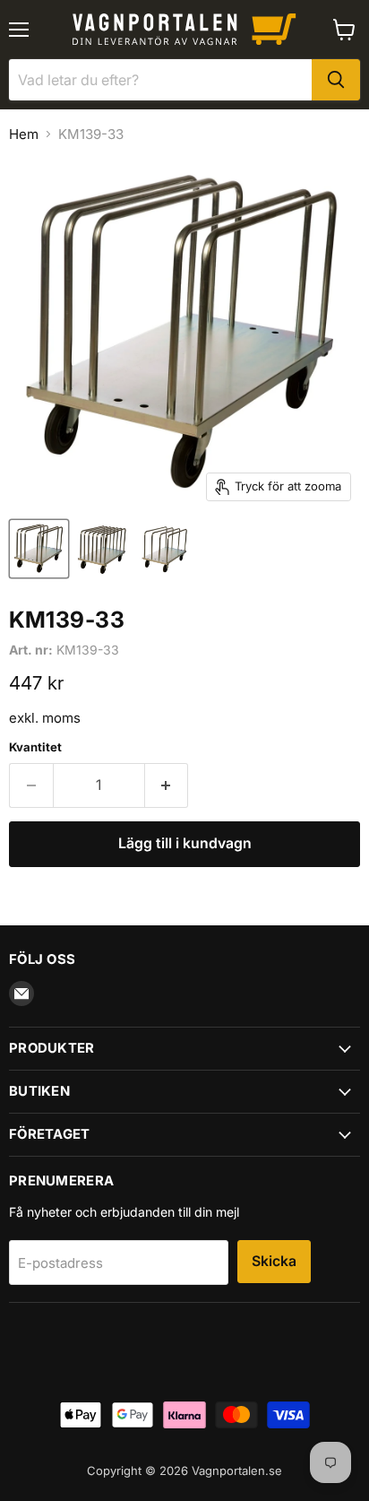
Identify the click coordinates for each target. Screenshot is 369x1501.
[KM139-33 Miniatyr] (39, 548)
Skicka (274, 1261)
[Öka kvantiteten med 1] (167, 785)
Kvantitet (35, 747)
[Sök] (336, 79)
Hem (24, 134)
